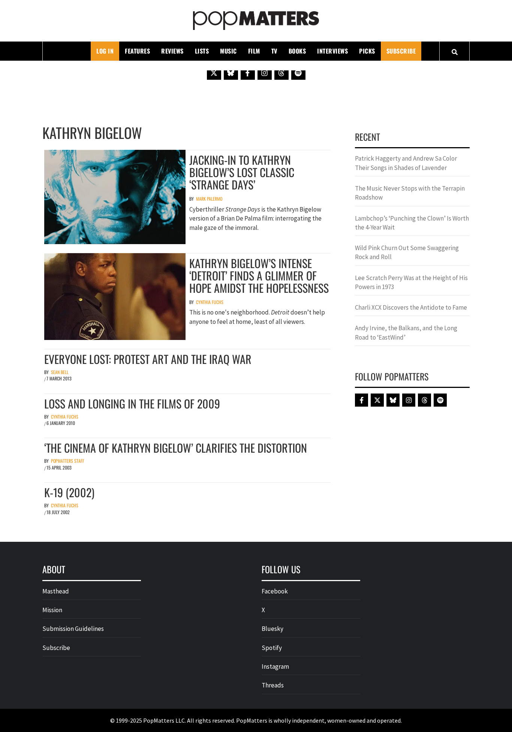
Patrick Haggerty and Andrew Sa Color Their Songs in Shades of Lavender (406, 162)
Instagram (275, 666)
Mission (52, 610)
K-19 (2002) (69, 492)
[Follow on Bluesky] (231, 73)
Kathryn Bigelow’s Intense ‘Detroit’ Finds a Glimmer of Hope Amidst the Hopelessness (259, 275)
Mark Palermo (209, 198)
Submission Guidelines (73, 629)
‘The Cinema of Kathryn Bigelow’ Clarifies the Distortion (175, 447)
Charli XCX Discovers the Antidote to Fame (411, 307)
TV (274, 50)
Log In (105, 50)
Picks (367, 50)
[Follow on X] (214, 73)
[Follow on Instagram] (264, 73)
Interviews (332, 50)
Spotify (272, 648)
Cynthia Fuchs (209, 302)
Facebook (275, 591)
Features (137, 50)
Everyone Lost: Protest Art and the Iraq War (148, 358)
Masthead (55, 591)
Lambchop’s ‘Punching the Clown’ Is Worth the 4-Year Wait (412, 222)
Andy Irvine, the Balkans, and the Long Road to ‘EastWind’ (406, 332)
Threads (273, 685)
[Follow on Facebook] (248, 73)
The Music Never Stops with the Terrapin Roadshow (410, 192)
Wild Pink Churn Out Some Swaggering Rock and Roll (407, 252)
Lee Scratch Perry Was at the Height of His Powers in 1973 (411, 282)
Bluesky (272, 629)
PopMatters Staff (67, 461)
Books (297, 50)
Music (228, 50)
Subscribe (401, 50)
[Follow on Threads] (281, 73)
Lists (202, 50)
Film (254, 50)
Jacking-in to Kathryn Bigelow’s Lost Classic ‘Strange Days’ (241, 172)
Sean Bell (60, 372)
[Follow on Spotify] (298, 73)
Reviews (172, 50)
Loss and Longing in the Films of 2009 (132, 403)
